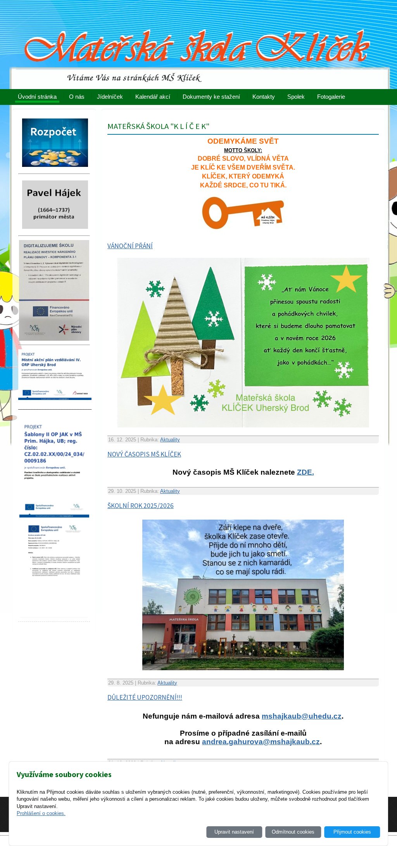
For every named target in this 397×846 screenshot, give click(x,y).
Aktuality (170, 440)
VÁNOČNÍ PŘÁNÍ (130, 246)
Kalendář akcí (152, 96)
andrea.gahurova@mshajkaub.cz (261, 742)
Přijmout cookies (352, 832)
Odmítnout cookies (293, 832)
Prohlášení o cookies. (41, 813)
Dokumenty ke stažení (211, 96)
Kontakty (263, 96)
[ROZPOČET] (55, 169)
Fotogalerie (331, 96)
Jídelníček (110, 96)
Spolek (296, 96)
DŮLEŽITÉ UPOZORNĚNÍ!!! (144, 697)
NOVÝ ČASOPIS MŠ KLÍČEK (144, 454)
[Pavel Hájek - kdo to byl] (55, 231)
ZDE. (305, 472)
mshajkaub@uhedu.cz (302, 716)
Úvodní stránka (37, 96)
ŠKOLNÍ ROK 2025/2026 (140, 505)
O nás (77, 96)
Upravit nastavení (234, 832)
